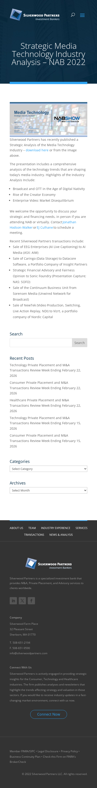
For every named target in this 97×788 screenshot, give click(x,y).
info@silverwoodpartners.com (28, 653)
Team (32, 528)
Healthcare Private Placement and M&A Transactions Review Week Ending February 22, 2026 (45, 405)
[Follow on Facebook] (31, 600)
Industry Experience (55, 528)
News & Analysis (61, 535)
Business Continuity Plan (25, 757)
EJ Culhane (45, 227)
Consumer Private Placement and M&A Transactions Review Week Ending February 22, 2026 (45, 387)
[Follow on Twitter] (22, 600)
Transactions (34, 535)
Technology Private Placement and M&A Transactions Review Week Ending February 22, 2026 (45, 370)
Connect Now (48, 714)
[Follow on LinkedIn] (13, 600)
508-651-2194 (21, 643)
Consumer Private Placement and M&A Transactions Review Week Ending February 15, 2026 (45, 440)
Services (82, 528)
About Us (16, 528)
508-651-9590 (21, 648)
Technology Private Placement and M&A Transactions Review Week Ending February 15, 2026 (45, 423)
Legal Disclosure (48, 751)
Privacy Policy (69, 751)
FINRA (25, 751)
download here (37, 150)
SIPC (33, 751)
